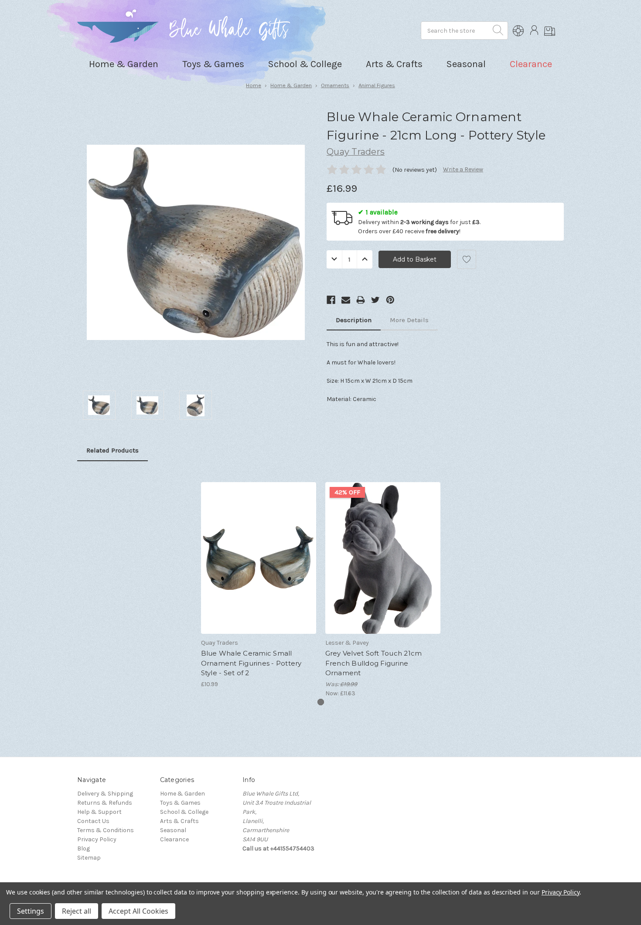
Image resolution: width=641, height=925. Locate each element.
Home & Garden (291, 85)
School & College (184, 812)
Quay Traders (356, 151)
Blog (83, 848)
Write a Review (463, 169)
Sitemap (89, 857)
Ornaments (335, 85)
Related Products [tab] (112, 450)
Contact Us (93, 821)
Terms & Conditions (105, 830)
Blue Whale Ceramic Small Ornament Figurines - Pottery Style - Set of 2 (251, 663)
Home (253, 85)
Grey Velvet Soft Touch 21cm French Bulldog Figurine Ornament (373, 663)
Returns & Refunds (104, 802)
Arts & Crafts (179, 821)
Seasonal (173, 830)
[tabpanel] (258, 579)
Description (354, 320)
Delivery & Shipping (105, 793)
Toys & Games (180, 802)
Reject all (76, 911)
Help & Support (99, 812)
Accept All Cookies (138, 911)
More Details (409, 320)
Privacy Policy (96, 839)
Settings (30, 911)
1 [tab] (320, 702)
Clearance (531, 64)
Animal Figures (376, 85)
